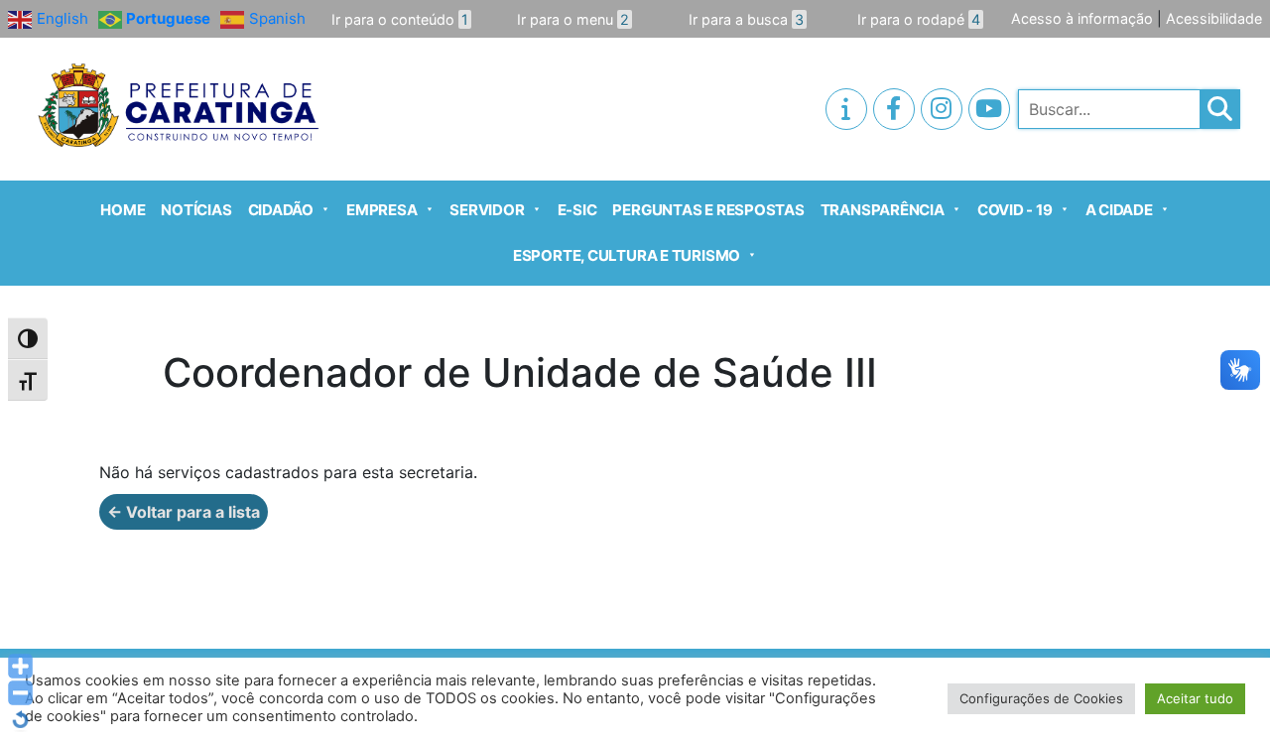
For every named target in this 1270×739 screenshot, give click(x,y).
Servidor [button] (486, 209)
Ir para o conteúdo (399, 19)
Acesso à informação (1082, 18)
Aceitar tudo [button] (1195, 698)
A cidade (1119, 209)
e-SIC (577, 209)
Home (122, 209)
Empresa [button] (381, 209)
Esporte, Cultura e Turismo (626, 255)
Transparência (883, 209)
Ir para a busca (746, 19)
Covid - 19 (1015, 209)
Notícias (196, 209)
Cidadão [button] (281, 209)
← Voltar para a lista (183, 512)
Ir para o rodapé (918, 19)
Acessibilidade (1214, 18)
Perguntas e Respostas (708, 209)
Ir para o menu (573, 19)
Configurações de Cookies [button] (1041, 698)
